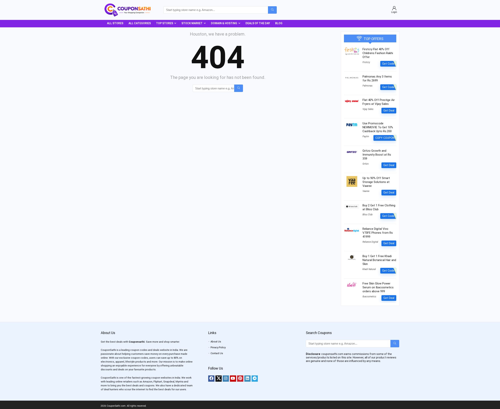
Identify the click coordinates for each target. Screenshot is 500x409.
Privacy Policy (218, 347)
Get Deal (388, 110)
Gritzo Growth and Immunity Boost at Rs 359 (376, 154)
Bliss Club (367, 214)
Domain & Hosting (224, 23)
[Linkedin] (247, 378)
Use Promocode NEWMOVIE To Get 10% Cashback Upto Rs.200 (377, 127)
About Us (216, 341)
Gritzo (365, 163)
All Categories (140, 23)
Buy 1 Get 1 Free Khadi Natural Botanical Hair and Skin (379, 260)
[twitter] (218, 378)
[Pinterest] (240, 378)
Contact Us (217, 353)
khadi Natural (369, 269)
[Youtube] (233, 378)
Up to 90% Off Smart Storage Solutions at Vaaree (376, 182)
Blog (278, 23)
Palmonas (367, 85)
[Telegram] (255, 378)
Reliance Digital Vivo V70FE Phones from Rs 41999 (377, 232)
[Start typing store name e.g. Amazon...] (272, 10)
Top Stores (164, 23)
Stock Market (192, 23)
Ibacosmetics (369, 296)
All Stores (115, 23)
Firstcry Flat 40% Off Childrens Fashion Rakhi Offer (377, 53)
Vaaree (365, 191)
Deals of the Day (258, 23)
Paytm (365, 136)
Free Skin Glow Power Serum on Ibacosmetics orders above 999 (378, 287)
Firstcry (366, 62)
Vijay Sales (367, 109)
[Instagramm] (226, 378)
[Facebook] (211, 378)
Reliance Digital (370, 242)
